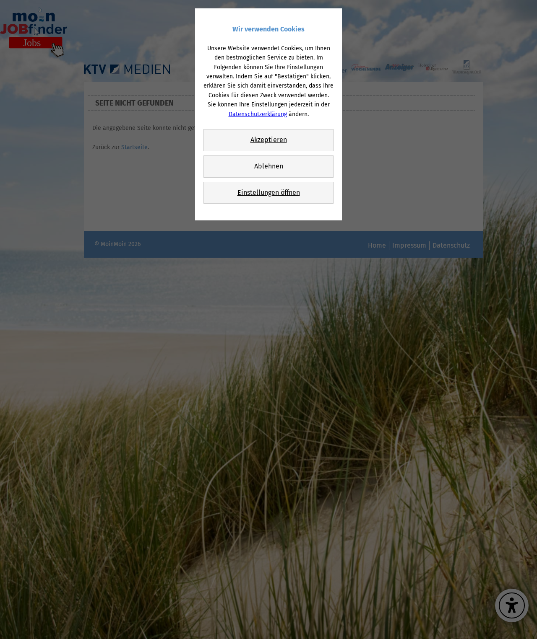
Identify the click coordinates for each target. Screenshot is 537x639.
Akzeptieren (268, 140)
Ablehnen (268, 166)
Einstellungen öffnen (268, 193)
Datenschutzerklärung (258, 114)
